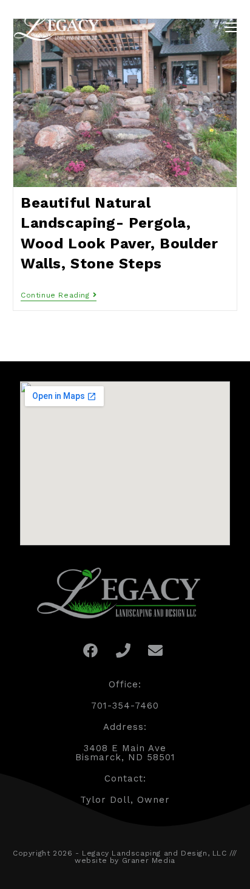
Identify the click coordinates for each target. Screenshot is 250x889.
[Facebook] (90, 650)
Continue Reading (58, 295)
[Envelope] (156, 650)
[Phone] (123, 650)
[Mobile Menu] (231, 27)
